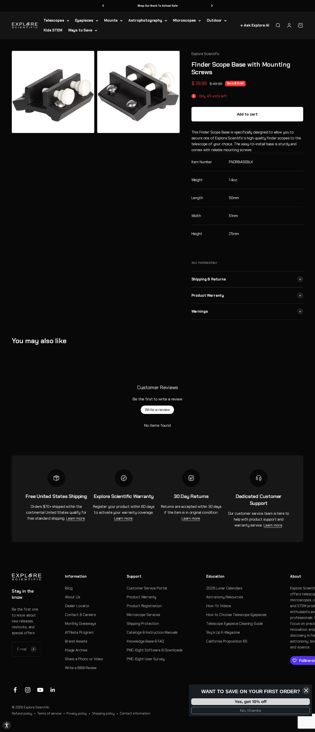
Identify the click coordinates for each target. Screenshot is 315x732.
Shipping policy (103, 713)
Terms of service (49, 713)
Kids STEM (53, 30)
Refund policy (22, 713)
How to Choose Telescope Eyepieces (236, 614)
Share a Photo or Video (84, 659)
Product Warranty (142, 597)
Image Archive (76, 650)
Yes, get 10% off (251, 701)
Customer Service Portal (147, 588)
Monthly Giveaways (80, 623)
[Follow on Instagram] (27, 690)
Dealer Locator (77, 605)
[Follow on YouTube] (40, 690)
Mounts (111, 20)
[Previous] (103, 5)
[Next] (212, 5)
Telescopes (54, 20)
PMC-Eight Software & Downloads (155, 650)
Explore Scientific (205, 53)
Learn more (75, 518)
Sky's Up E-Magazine (223, 632)
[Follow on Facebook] (15, 690)
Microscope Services (143, 614)
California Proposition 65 (226, 641)
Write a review (157, 409)
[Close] (306, 690)
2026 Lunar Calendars (224, 588)
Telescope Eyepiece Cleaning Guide (234, 623)
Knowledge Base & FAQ (145, 641)
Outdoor (214, 20)
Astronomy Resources (224, 597)
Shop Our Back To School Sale (158, 5)
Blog (68, 588)
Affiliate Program (79, 632)
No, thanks (250, 710)
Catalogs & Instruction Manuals (152, 632)
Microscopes (184, 20)
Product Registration (144, 605)
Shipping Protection (143, 623)
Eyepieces (84, 20)
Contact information (135, 713)
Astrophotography (145, 20)
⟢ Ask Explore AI (254, 25)
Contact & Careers (80, 614)
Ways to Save (80, 30)
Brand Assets (76, 641)
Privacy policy (76, 713)
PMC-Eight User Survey (146, 659)
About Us (72, 597)
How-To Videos (218, 605)
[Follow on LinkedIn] (52, 690)
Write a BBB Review (81, 667)
